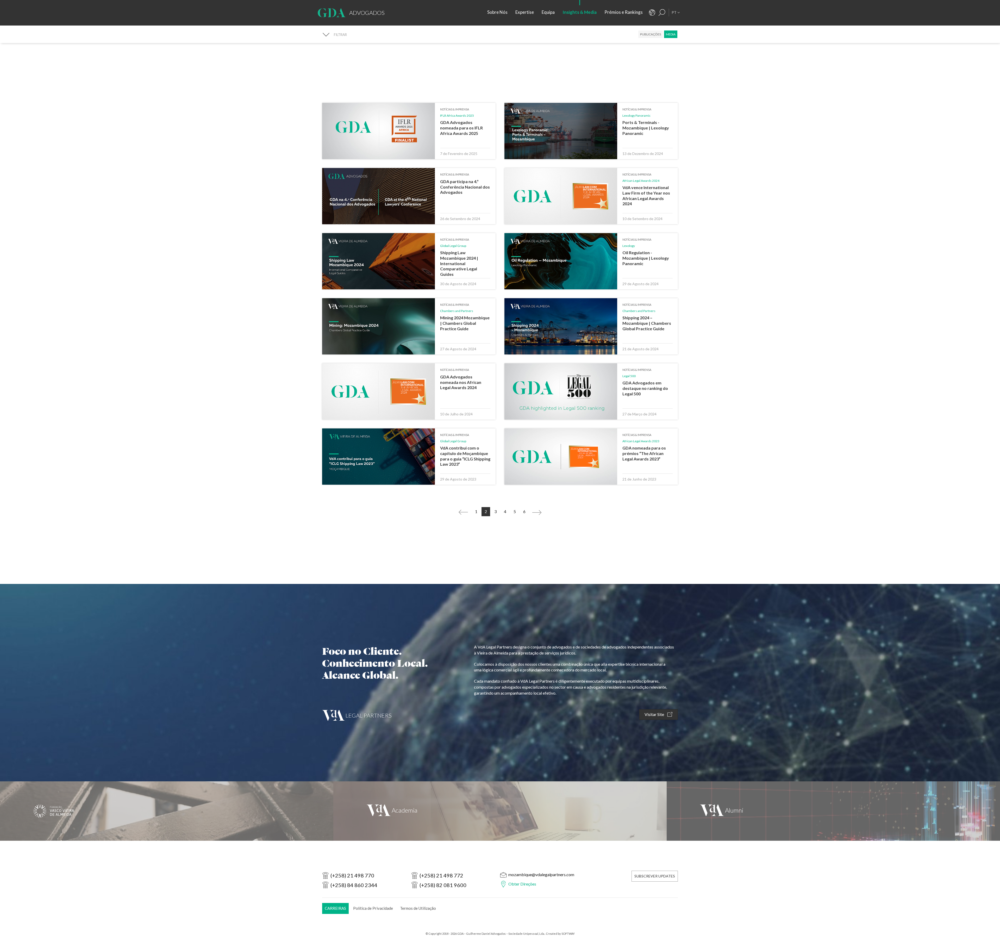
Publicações (650, 34)
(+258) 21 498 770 (352, 875)
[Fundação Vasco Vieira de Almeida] (166, 811)
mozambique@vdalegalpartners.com (541, 874)
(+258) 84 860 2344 (353, 885)
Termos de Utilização (418, 908)
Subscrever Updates (654, 876)
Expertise (524, 12)
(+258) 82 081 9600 (443, 885)
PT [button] (674, 12)
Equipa (548, 12)
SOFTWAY (568, 933)
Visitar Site (655, 714)
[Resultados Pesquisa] (662, 12)
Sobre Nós (497, 12)
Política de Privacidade (373, 908)
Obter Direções (522, 883)
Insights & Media (579, 12)
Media (671, 34)
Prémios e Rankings (623, 12)
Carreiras (335, 908)
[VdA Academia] (500, 811)
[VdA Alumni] (833, 811)
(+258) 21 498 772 (441, 875)
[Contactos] (652, 12)
